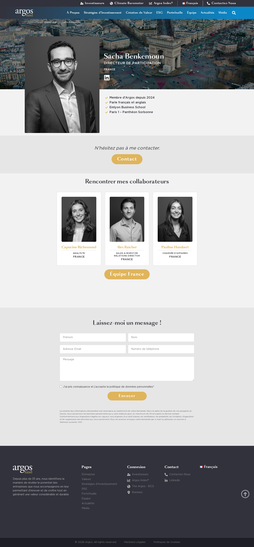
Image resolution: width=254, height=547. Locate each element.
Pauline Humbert (175, 247)
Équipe (192, 12)
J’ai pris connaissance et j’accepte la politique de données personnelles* (108, 386)
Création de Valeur (139, 12)
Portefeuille (175, 12)
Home (31, 22)
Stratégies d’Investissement (103, 12)
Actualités (207, 12)
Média (222, 12)
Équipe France (52, 22)
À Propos (73, 12)
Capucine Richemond (79, 247)
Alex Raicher (127, 247)
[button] (234, 13)
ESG (159, 12)
